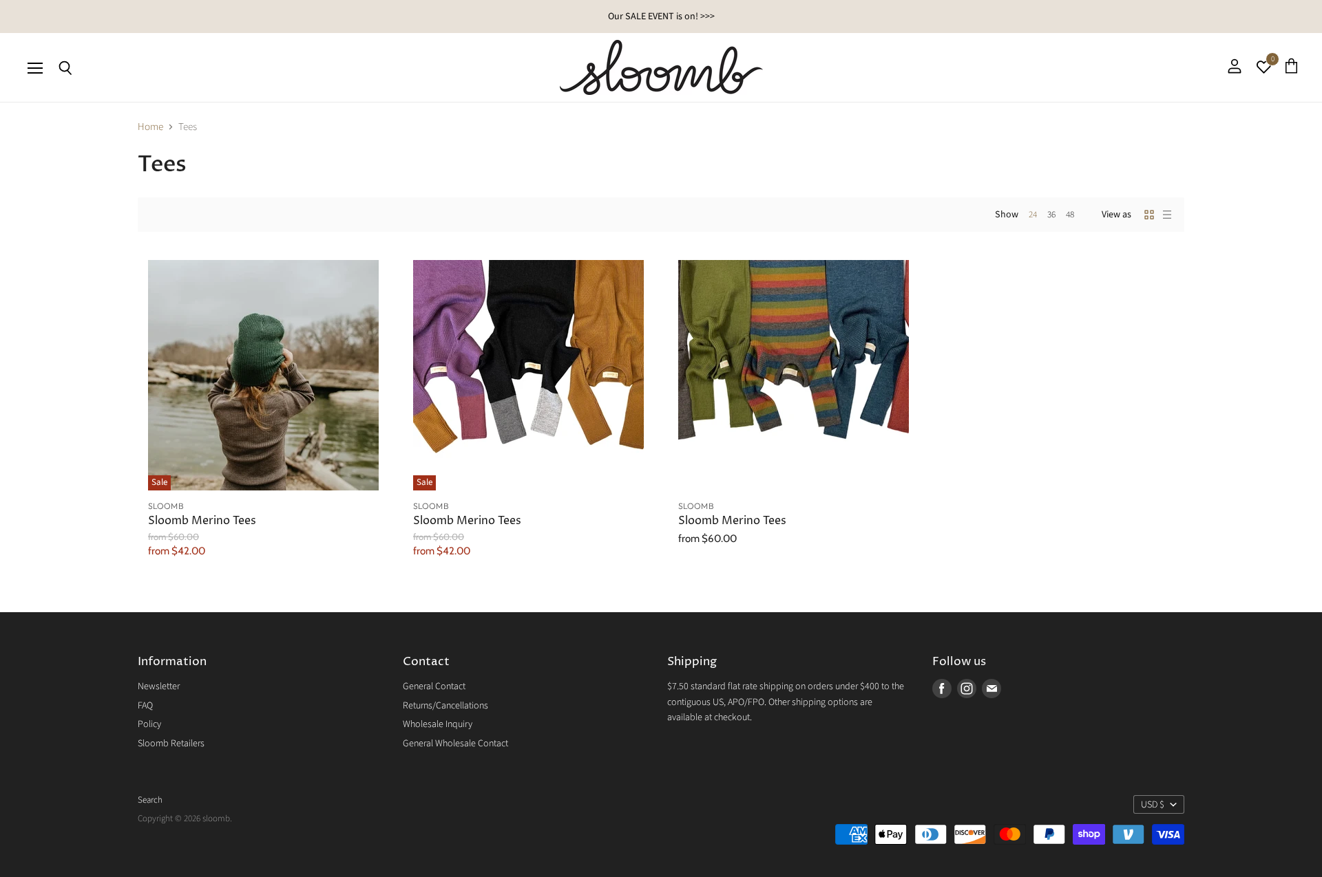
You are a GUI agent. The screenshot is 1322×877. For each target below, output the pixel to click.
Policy (149, 724)
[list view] (1167, 214)
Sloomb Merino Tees (202, 521)
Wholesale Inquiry (437, 724)
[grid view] (1149, 214)
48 (1070, 214)
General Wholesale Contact (455, 743)
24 (1033, 214)
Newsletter (159, 686)
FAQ (145, 706)
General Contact (434, 686)
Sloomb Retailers (171, 743)
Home (150, 127)
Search (150, 800)
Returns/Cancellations (445, 706)
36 (1051, 214)
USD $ (1152, 805)
